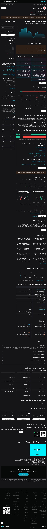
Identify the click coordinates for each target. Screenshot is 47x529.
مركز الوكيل (35, 512)
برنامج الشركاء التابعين (16, 501)
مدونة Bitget (44, 498)
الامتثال (9, 496)
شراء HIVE (42, 216)
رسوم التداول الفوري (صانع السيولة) (40, 289)
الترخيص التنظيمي (7, 498)
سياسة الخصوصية (7, 502)
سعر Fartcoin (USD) (27, 384)
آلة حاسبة (26, 509)
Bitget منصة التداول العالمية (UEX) (42, 507)
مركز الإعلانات (44, 501)
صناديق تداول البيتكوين (25, 510)
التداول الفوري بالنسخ (34, 504)
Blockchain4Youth (43, 514)
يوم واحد (44, 23)
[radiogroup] (10, 45)
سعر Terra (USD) (12, 373)
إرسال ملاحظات (17, 492)
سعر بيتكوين (26, 504)
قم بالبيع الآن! (13, 100)
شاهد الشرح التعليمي (12, 88)
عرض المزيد (13, 113)
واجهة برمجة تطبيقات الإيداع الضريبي (15, 514)
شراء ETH (26, 495)
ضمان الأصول (17, 506)
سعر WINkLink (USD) (26, 388)
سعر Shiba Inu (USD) (41, 377)
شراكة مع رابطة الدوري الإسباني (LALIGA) (42, 511)
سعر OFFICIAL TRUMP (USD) (10, 391)
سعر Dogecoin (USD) (26, 377)
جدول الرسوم (17, 512)
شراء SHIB (26, 501)
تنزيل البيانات (17, 507)
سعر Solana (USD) (12, 388)
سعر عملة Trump (25, 518)
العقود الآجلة (35, 493)
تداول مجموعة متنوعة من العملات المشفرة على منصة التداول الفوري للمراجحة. (33, 164)
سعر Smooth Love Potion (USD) (25, 373)
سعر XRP (26, 512)
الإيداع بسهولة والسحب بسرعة (10, 66)
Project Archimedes (16, 504)
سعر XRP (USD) (27, 391)
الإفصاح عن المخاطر (7, 505)
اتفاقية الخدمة (8, 492)
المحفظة (35, 515)
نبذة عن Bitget (44, 492)
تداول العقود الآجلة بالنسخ (33, 506)
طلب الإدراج (17, 498)
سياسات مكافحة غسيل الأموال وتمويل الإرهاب (6, 500)
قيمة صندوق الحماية (42, 309)
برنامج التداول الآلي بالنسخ (33, 507)
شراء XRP (26, 498)
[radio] (11, 45)
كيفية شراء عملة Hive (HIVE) (40, 147)
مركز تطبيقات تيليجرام (34, 520)
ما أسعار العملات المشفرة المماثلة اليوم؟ (39, 156)
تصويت (18, 134)
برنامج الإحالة (17, 510)
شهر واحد (36, 23)
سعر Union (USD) (42, 403)
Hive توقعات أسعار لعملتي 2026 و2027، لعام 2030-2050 (38, 213)
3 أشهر (33, 23)
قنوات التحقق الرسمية (16, 495)
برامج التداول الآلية (34, 509)
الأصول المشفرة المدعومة (41, 304)
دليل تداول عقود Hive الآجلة (39, 280)
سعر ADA (26, 515)
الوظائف (44, 496)
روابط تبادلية (44, 508)
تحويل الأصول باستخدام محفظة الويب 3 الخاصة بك (9, 75)
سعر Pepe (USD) (12, 377)
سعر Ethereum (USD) (41, 395)
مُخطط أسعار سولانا (25, 507)
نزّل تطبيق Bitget (34, 161)
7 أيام (40, 23)
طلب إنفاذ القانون (7, 493)
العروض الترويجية (16, 509)
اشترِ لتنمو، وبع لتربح (12, 67)
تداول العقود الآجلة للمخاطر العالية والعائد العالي (8, 71)
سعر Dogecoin (26, 520)
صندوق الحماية (44, 504)
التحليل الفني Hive (34, 216)
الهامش (36, 501)
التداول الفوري (35, 492)
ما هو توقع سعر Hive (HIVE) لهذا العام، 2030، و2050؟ (37, 153)
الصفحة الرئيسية (44, 4)
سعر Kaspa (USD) (42, 373)
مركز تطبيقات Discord (34, 521)
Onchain (35, 496)
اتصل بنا (44, 493)
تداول (20, 275)
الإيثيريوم (26, 506)
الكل (26, 23)
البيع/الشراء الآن (42, 82)
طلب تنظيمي (8, 495)
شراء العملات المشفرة (25, 492)
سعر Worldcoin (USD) (26, 395)
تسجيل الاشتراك (9, 1)
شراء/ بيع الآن (43, 111)
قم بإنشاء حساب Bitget (41, 161)
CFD (36, 495)
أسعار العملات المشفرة (38, 4)
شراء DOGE (26, 496)
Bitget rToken (26, 521)
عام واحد (29, 23)
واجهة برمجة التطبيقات (34, 510)
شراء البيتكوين (26, 493)
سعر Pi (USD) (43, 384)
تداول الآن (21, 431)
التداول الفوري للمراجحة (11, 69)
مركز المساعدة (17, 493)
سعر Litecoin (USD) (42, 388)
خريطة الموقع (44, 517)
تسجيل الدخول (15, 1)
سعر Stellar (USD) (42, 391)
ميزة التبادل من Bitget (34, 518)
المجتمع (45, 495)
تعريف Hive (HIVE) (42, 150)
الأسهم (36, 498)
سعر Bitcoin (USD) (12, 384)
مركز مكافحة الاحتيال (16, 496)
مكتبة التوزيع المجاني (34, 523)
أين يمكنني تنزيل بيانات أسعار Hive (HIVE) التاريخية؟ (37, 155)
